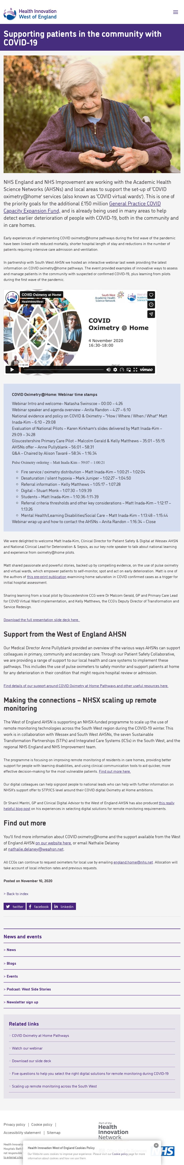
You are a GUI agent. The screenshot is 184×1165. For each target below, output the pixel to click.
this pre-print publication (46, 576)
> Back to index (16, 893)
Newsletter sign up (22, 1001)
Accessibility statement (22, 1132)
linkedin (66, 906)
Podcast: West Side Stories (29, 988)
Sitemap (53, 1132)
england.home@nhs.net (133, 861)
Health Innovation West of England (30, 12)
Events (12, 976)
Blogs (11, 963)
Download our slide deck (31, 1060)
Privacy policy (14, 1124)
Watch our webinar (27, 1047)
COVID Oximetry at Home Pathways (40, 1035)
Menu (173, 12)
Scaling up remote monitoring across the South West (54, 1085)
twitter (16, 906)
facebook (40, 906)
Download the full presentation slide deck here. (42, 619)
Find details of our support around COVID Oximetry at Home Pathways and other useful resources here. (86, 685)
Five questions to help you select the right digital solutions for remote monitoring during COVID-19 (90, 1073)
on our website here (53, 842)
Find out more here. (115, 771)
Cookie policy (41, 1124)
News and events (23, 936)
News (11, 949)
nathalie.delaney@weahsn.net (35, 849)
